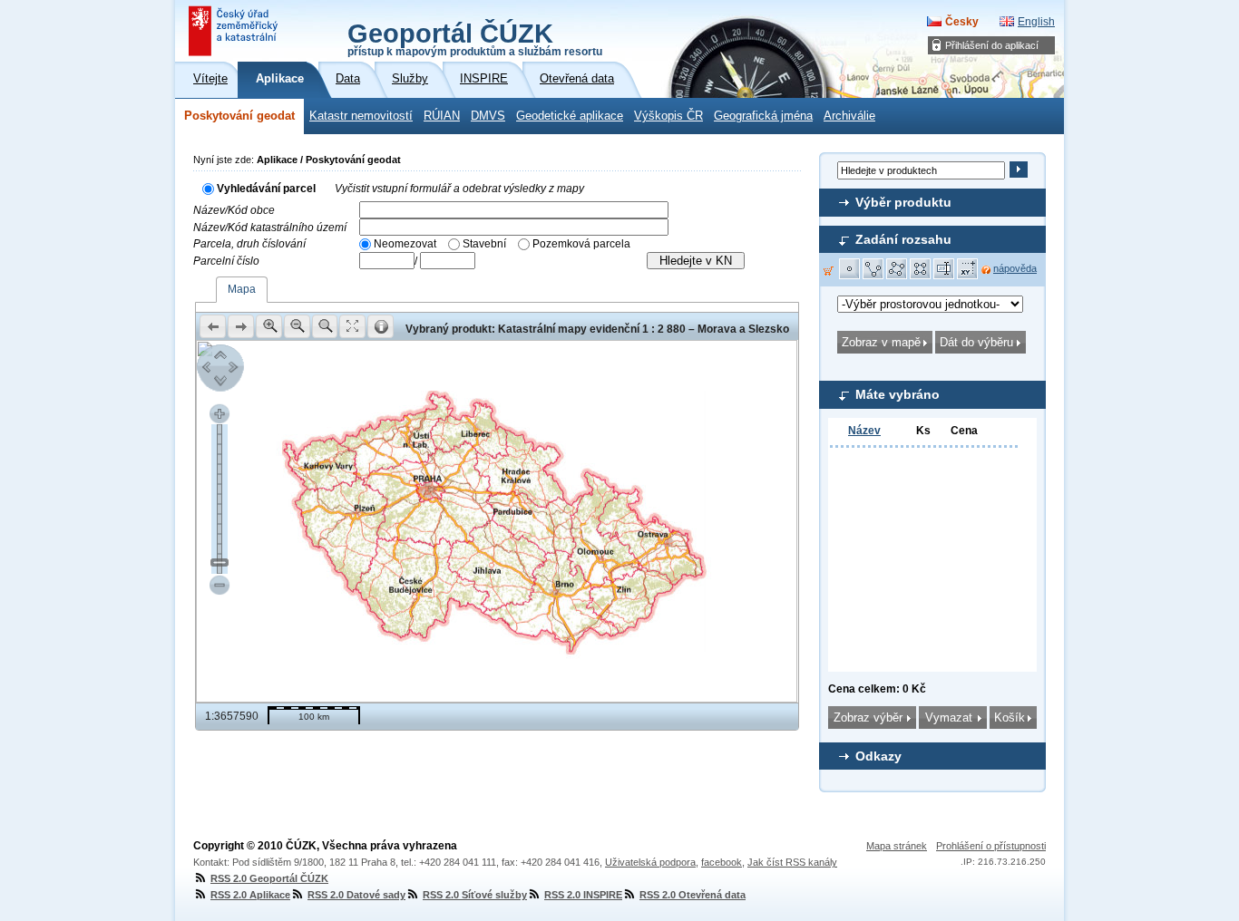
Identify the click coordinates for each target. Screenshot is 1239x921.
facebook (721, 862)
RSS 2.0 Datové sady (356, 894)
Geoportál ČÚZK (474, 38)
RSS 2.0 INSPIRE (583, 894)
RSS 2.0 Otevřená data (692, 894)
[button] (850, 269)
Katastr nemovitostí (361, 116)
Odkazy (878, 756)
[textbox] (513, 209)
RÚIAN (442, 116)
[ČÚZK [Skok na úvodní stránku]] (235, 31)
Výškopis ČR (668, 116)
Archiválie (849, 116)
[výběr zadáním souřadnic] (968, 269)
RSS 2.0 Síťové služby (475, 894)
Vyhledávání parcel (266, 188)
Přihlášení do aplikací (992, 45)
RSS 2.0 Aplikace (250, 894)
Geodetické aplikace (569, 116)
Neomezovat (405, 244)
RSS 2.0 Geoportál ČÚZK (269, 878)
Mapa (242, 289)
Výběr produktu (903, 202)
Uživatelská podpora (650, 862)
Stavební (484, 244)
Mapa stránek (896, 845)
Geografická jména (763, 116)
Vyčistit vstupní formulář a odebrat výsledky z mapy (459, 188)
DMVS (488, 116)
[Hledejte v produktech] (1018, 169)
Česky (962, 21)
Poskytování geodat (239, 116)
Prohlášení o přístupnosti (991, 845)
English (1036, 21)
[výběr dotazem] (944, 269)
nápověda (1015, 268)
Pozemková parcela (581, 244)
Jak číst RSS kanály (792, 862)
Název (864, 430)
